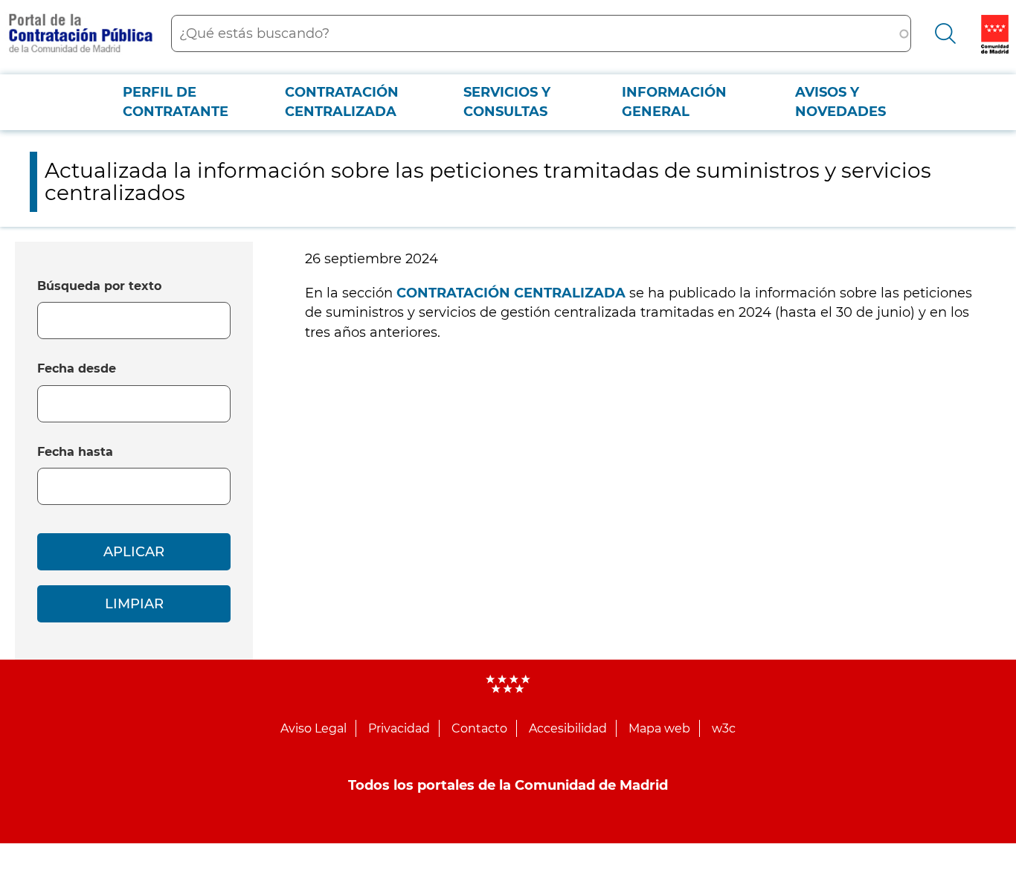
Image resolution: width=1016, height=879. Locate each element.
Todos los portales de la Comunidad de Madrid (508, 785)
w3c (724, 728)
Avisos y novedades (840, 102)
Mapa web (659, 728)
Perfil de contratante (175, 102)
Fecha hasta (75, 452)
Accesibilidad (568, 728)
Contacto (479, 728)
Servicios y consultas (506, 102)
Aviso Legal (313, 728)
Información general (674, 102)
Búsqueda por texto (99, 286)
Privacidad (399, 728)
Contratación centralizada (342, 102)
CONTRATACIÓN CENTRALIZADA (511, 293)
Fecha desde (76, 368)
